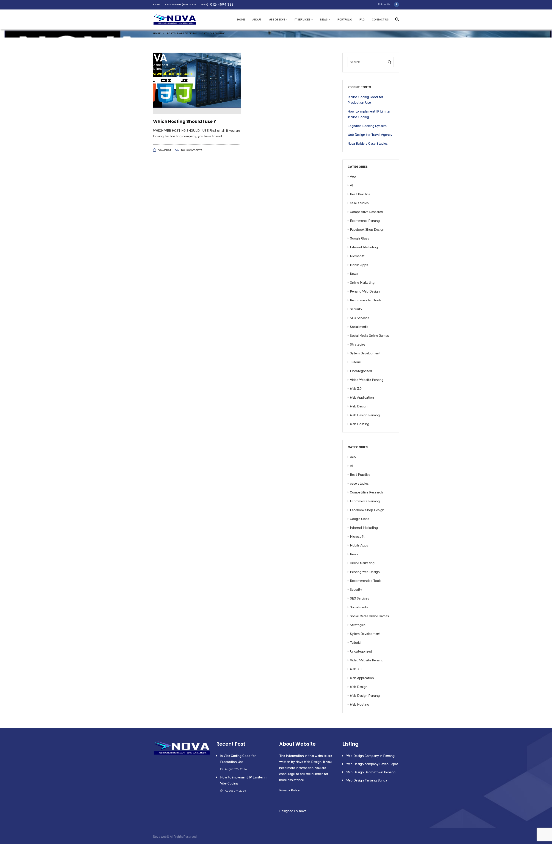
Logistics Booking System (367, 126)
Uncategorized (361, 371)
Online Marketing (362, 283)
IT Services (302, 19)
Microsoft (357, 256)
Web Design (277, 19)
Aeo (353, 177)
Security (356, 309)
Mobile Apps (359, 265)
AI (351, 185)
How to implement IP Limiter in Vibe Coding (369, 114)
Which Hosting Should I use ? (184, 121)
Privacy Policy (289, 790)
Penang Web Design (365, 291)
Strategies (357, 344)
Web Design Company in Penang (370, 756)
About (256, 19)
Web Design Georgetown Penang (370, 772)
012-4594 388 (222, 4)
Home (241, 19)
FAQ (362, 19)
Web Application (362, 397)
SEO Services (359, 318)
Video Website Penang (366, 380)
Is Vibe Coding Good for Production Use (365, 100)
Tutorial (355, 362)
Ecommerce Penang (365, 221)
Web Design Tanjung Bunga (366, 780)
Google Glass (359, 238)
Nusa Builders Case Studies (368, 144)
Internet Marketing (364, 247)
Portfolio (344, 19)
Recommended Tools (365, 300)
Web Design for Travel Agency (370, 135)
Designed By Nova (292, 811)
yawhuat (164, 150)
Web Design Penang (365, 415)
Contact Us (380, 19)
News (324, 19)
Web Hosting (359, 424)
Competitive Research (366, 212)
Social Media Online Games (369, 336)
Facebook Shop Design (367, 230)
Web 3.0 (356, 389)
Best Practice (360, 194)
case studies (359, 203)
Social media (359, 327)
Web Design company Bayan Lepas (372, 764)
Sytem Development (365, 353)
